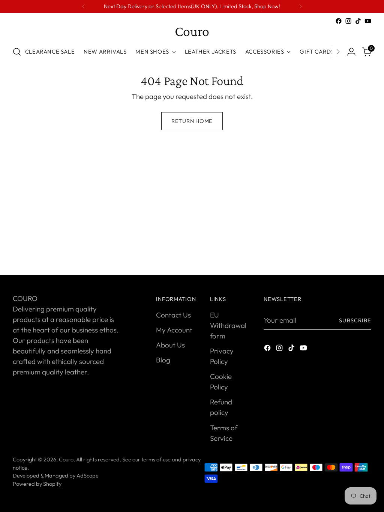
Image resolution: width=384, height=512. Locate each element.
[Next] (300, 6)
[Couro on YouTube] (367, 21)
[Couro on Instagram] (348, 21)
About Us (170, 344)
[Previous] (83, 6)
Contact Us (173, 314)
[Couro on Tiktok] (358, 21)
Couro (66, 459)
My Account (174, 329)
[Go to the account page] (351, 51)
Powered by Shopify (37, 483)
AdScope (87, 475)
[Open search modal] (16, 51)
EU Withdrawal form (228, 325)
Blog (163, 359)
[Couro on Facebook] (338, 21)
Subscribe (355, 320)
